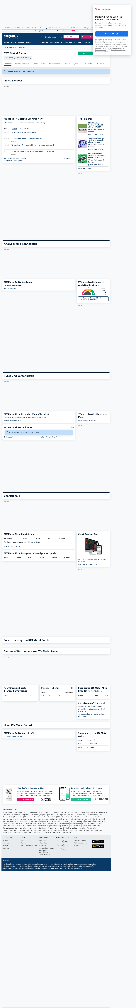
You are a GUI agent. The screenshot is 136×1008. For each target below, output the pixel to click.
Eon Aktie (82, 828)
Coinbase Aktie (43, 826)
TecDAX (47, 812)
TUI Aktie (23, 819)
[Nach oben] (106, 1006)
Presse (5, 845)
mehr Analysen (9, 288)
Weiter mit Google (112, 34)
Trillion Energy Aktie (95, 815)
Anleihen (68, 43)
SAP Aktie (65, 821)
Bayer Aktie (52, 817)
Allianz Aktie (32, 819)
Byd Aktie (73, 819)
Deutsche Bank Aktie (85, 819)
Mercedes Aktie (99, 821)
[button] (71, 37)
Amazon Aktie (8, 817)
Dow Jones (55, 812)
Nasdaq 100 (65, 812)
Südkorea (90, 747)
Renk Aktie (89, 821)
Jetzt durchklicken (95, 134)
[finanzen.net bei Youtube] (66, 841)
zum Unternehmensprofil (13, 736)
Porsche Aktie (32, 828)
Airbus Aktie (86, 826)
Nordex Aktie (68, 830)
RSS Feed (66, 158)
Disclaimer (42, 845)
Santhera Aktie (81, 815)
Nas (57, 27)
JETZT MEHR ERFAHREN (81, 799)
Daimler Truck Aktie (77, 821)
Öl (91, 27)
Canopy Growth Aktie (10, 830)
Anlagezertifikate (84, 714)
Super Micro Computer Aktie (92, 824)
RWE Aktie (6, 826)
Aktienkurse (17, 812)
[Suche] (61, 37)
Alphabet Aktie (75, 826)
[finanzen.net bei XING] (66, 845)
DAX (5, 27)
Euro (80, 27)
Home (6, 47)
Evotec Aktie (7, 832)
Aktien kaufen (66, 832)
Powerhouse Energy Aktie (20, 815)
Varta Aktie (73, 828)
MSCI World (29, 27)
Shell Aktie (56, 832)
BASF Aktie (69, 817)
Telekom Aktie (53, 824)
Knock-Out (82, 716)
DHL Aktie (60, 817)
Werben (23, 843)
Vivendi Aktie (64, 824)
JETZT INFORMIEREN (26, 799)
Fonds (28, 43)
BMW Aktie (96, 826)
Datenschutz (42, 843)
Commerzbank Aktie (93, 817)
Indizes (21, 43)
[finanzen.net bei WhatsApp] (60, 849)
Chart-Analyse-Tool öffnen (88, 564)
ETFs (35, 43)
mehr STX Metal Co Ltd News (14, 158)
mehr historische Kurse (87, 420)
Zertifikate (44, 43)
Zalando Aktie (24, 830)
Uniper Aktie (46, 832)
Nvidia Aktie (18, 817)
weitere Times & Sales (48, 437)
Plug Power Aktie (21, 821)
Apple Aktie (56, 821)
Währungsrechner (80, 843)
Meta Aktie (22, 828)
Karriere (6, 843)
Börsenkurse (7, 812)
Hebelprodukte (56, 43)
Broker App (78, 845)
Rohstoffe (78, 43)
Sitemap (6, 848)
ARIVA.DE (54, 868)
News (13, 43)
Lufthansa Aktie (55, 819)
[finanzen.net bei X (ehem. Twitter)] (58, 845)
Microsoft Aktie (8, 821)
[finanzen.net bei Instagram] (58, 841)
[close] (126, 9)
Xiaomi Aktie (63, 828)
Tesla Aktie (42, 817)
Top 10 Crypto (44, 27)
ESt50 (16, 27)
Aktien (6, 43)
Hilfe (22, 840)
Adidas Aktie (58, 830)
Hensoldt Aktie (31, 824)
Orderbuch (8, 437)
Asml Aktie (17, 832)
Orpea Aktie (102, 812)
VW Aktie (65, 819)
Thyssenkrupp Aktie (10, 828)
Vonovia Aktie (91, 828)
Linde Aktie (99, 830)
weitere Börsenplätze (12, 420)
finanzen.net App (80, 840)
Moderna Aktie (75, 824)
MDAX (41, 812)
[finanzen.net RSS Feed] (64, 849)
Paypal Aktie (42, 824)
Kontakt (5, 840)
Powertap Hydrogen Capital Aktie (42, 815)
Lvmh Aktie (36, 832)
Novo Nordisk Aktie (18, 826)
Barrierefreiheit (44, 855)
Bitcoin (69, 27)
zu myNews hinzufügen (12, 161)
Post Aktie (6, 815)
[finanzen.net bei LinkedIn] (62, 845)
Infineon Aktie (32, 826)
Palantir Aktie (55, 826)
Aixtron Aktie (26, 832)
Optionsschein (99, 714)
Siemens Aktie (43, 819)
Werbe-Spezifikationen (29, 845)
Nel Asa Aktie (99, 819)
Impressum (42, 840)
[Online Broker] (11, 38)
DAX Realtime (33, 812)
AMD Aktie (65, 826)
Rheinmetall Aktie (30, 817)
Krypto (87, 43)
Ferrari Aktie (20, 824)
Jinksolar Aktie (45, 821)
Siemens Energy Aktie (10, 819)
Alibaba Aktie (88, 830)
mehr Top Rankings (85, 168)
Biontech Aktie (34, 821)
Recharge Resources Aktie (65, 815)
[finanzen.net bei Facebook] (62, 841)
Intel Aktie (78, 830)
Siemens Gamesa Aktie (89, 812)
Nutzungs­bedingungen (46, 848)
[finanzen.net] (11, 36)
